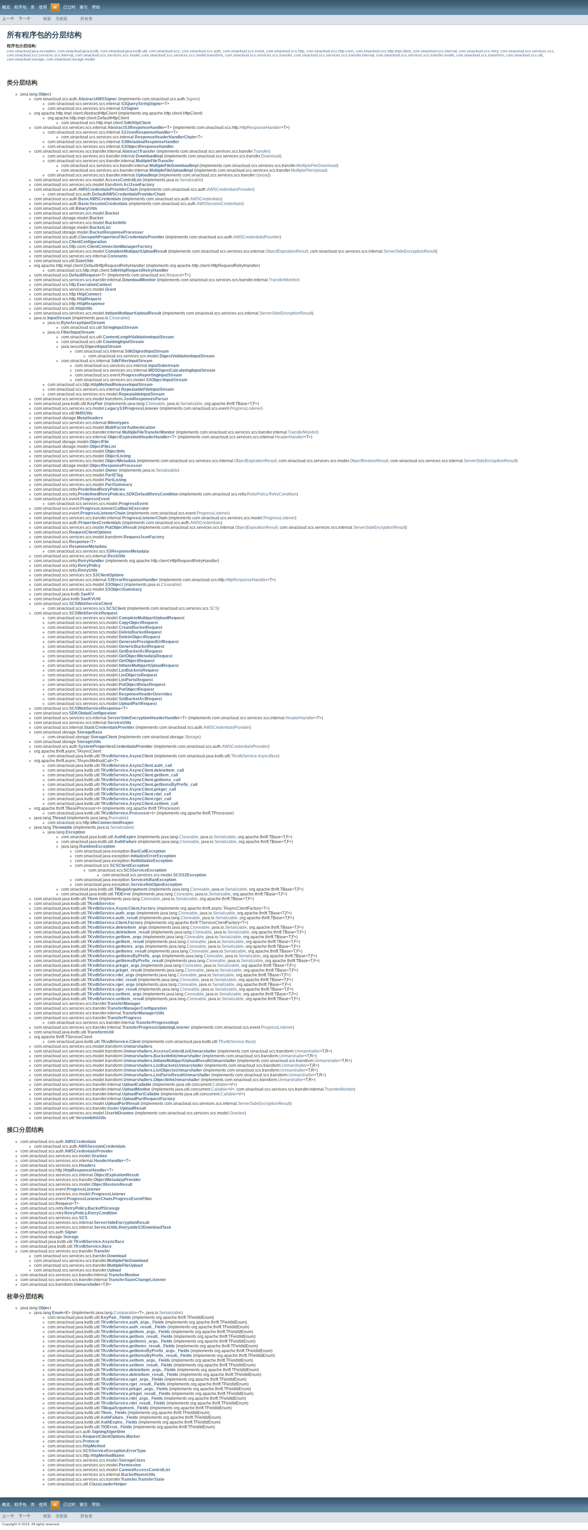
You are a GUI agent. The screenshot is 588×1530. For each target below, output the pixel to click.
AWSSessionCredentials (219, 203)
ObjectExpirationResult (286, 251)
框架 (47, 18)
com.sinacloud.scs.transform (480, 55)
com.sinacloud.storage (25, 59)
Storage (192, 737)
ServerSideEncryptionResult (409, 251)
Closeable (118, 318)
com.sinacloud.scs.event (243, 51)
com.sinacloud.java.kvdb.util (123, 51)
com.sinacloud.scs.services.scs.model (107, 55)
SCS (213, 608)
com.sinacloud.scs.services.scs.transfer (258, 55)
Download (270, 156)
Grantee (237, 1113)
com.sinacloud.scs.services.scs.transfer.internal (334, 55)
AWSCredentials (205, 199)
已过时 (69, 7)
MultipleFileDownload (316, 165)
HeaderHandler (289, 437)
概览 (6, 7)
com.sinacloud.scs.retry (478, 51)
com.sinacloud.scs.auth (201, 51)
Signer (192, 99)
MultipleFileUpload (308, 170)
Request (174, 275)
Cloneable (155, 403)
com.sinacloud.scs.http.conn (330, 51)
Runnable (118, 818)
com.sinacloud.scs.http (285, 51)
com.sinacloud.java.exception (31, 51)
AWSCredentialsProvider (230, 189)
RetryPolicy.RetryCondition (272, 494)
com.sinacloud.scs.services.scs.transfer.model (415, 55)
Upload (262, 175)
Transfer (261, 151)
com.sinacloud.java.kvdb (78, 51)
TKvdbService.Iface (236, 1041)
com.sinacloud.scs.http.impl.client (383, 51)
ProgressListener (245, 408)
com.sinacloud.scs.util (524, 55)
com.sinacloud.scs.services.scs (527, 51)
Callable (220, 1084)
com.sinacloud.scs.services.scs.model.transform (182, 55)
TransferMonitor (283, 280)
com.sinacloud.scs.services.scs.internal (40, 55)
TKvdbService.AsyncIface (254, 756)
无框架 (61, 18)
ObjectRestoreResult (369, 460)
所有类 (86, 18)
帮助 (96, 7)
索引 (84, 7)
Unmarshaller (307, 1051)
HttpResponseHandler (260, 127)
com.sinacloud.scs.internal (435, 51)
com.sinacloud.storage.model (70, 59)
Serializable (191, 180)
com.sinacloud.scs (164, 51)
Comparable (125, 1312)
